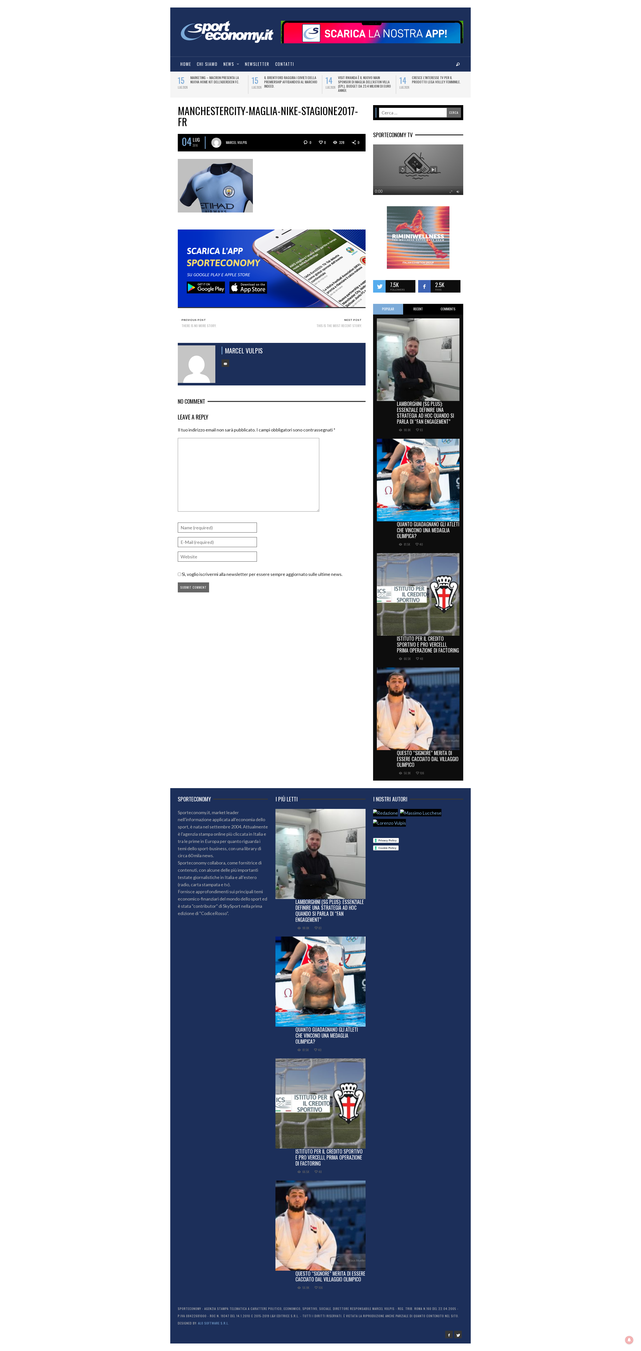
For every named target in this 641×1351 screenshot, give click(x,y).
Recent (418, 305)
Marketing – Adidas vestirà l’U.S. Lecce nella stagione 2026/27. (214, 79)
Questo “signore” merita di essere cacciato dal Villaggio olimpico (427, 755)
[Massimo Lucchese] (420, 809)
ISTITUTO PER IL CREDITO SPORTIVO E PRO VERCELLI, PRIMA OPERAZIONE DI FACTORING (428, 641)
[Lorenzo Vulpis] (389, 819)
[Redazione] (385, 809)
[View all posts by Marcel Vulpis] (216, 139)
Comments (448, 305)
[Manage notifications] (629, 1340)
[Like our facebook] (424, 283)
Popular (388, 305)
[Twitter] (458, 1331)
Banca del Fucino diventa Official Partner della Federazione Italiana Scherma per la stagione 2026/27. (290, 81)
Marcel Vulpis (236, 138)
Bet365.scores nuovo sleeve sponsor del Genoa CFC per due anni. (439, 79)
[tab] (388, 305)
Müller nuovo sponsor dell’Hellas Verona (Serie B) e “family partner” (364, 79)
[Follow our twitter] (379, 283)
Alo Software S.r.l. (213, 1319)
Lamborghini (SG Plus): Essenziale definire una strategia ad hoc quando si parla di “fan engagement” (425, 409)
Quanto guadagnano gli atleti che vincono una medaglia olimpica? (428, 526)
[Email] (225, 360)
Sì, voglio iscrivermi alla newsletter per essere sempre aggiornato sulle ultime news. (262, 570)
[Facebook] (449, 1331)
